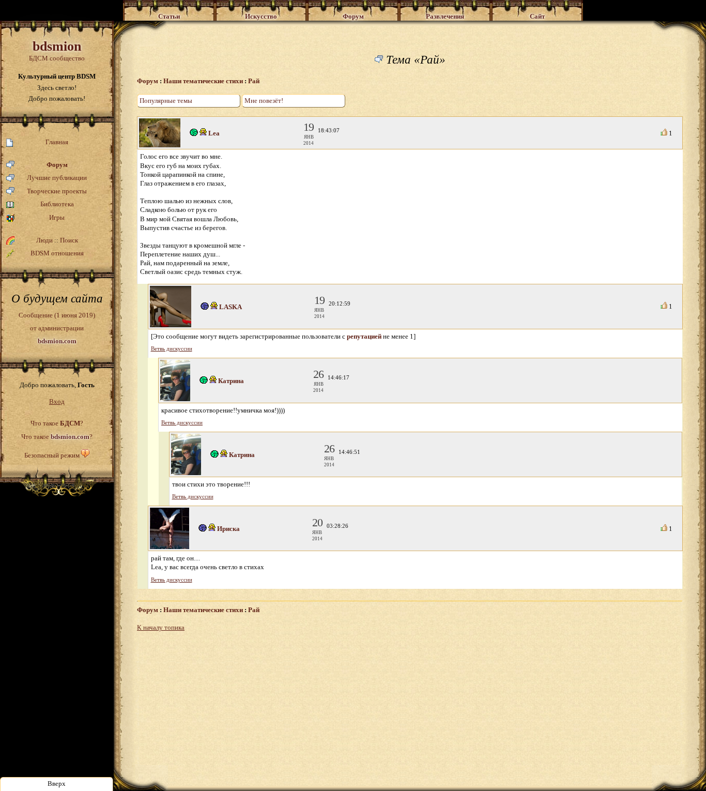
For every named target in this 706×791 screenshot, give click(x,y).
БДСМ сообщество (57, 50)
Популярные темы (166, 100)
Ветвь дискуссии (171, 349)
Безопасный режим (52, 455)
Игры (57, 217)
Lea (214, 133)
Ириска (228, 529)
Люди (44, 240)
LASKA (230, 307)
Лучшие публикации (57, 177)
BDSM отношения (57, 253)
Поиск (69, 240)
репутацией (364, 336)
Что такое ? (56, 423)
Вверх (57, 783)
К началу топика (161, 627)
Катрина (231, 381)
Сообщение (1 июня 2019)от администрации (57, 327)
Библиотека (57, 204)
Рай (253, 81)
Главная (56, 142)
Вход (57, 401)
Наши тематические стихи (203, 81)
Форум (57, 165)
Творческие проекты (57, 191)
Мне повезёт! (263, 100)
